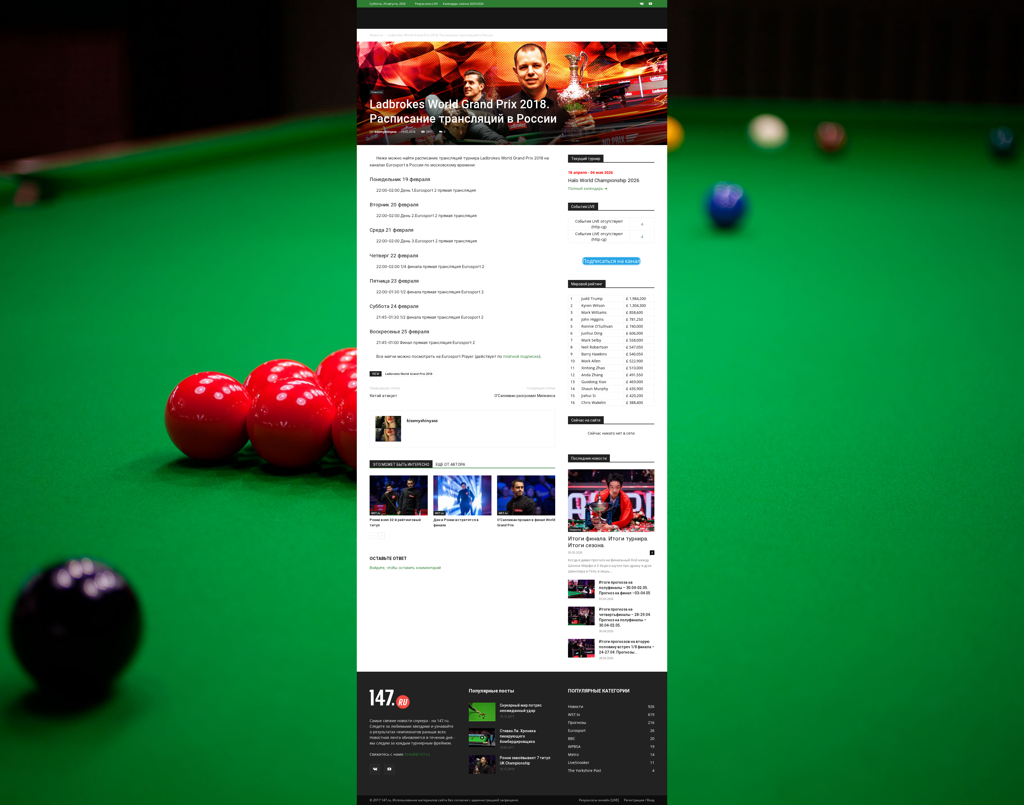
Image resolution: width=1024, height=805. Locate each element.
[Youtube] (650, 3)
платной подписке (521, 356)
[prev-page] (373, 535)
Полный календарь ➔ (587, 188)
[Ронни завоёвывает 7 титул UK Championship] (482, 764)
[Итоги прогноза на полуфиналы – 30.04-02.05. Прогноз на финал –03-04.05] (581, 589)
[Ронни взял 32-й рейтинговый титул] (399, 495)
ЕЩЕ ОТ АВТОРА (450, 464)
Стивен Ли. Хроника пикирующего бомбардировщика (518, 736)
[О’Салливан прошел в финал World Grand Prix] (526, 495)
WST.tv (375, 513)
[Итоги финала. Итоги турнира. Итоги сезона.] (611, 500)
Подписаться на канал (611, 261)
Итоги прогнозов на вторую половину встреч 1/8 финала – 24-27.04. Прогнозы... (626, 646)
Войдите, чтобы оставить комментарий (405, 567)
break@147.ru (417, 754)
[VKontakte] (642, 3)
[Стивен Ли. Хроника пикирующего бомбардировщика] (482, 737)
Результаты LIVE (426, 4)
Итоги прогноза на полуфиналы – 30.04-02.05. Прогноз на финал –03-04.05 (624, 587)
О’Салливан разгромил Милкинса (524, 395)
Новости (376, 35)
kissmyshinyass (386, 132)
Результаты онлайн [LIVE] (599, 800)
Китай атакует (383, 395)
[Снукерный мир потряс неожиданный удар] (482, 712)
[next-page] (381, 535)
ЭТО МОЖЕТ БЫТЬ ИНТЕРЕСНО (401, 464)
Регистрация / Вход (639, 800)
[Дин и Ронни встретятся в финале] (462, 495)
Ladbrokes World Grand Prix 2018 (408, 374)
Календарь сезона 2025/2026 (463, 4)
